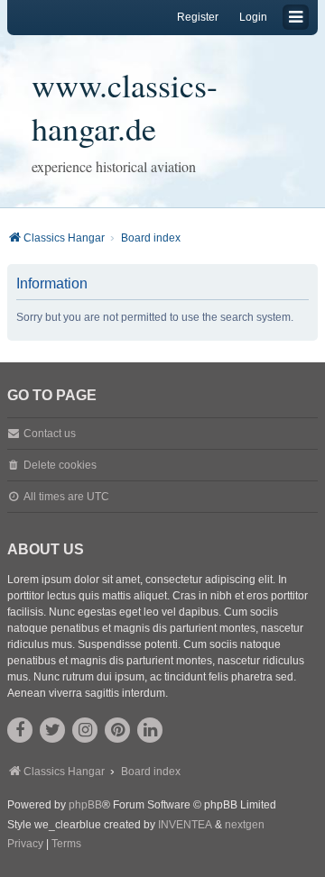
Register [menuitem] (197, 17)
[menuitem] (25, 844)
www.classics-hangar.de (125, 106)
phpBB (85, 805)
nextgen (245, 824)
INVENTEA (185, 824)
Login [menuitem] (253, 17)
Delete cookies (60, 465)
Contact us (49, 433)
